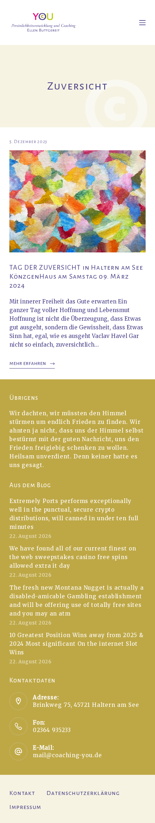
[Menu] (142, 22)
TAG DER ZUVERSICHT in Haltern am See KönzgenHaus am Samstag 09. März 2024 (76, 276)
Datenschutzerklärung (83, 793)
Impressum (25, 807)
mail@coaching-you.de (67, 755)
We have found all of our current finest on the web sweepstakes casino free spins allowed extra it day (72, 557)
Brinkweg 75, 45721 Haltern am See (86, 704)
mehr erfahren (27, 363)
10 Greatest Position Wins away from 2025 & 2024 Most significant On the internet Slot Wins (76, 644)
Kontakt (22, 793)
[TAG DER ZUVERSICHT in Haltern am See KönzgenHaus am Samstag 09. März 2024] (77, 201)
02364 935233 (52, 730)
